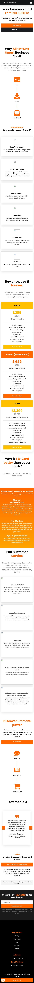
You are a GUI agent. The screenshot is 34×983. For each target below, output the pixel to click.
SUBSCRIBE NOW (17, 906)
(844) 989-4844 (10, 2)
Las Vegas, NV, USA (17, 958)
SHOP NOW (17, 980)
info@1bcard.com (17, 965)
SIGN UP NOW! (17, 347)
